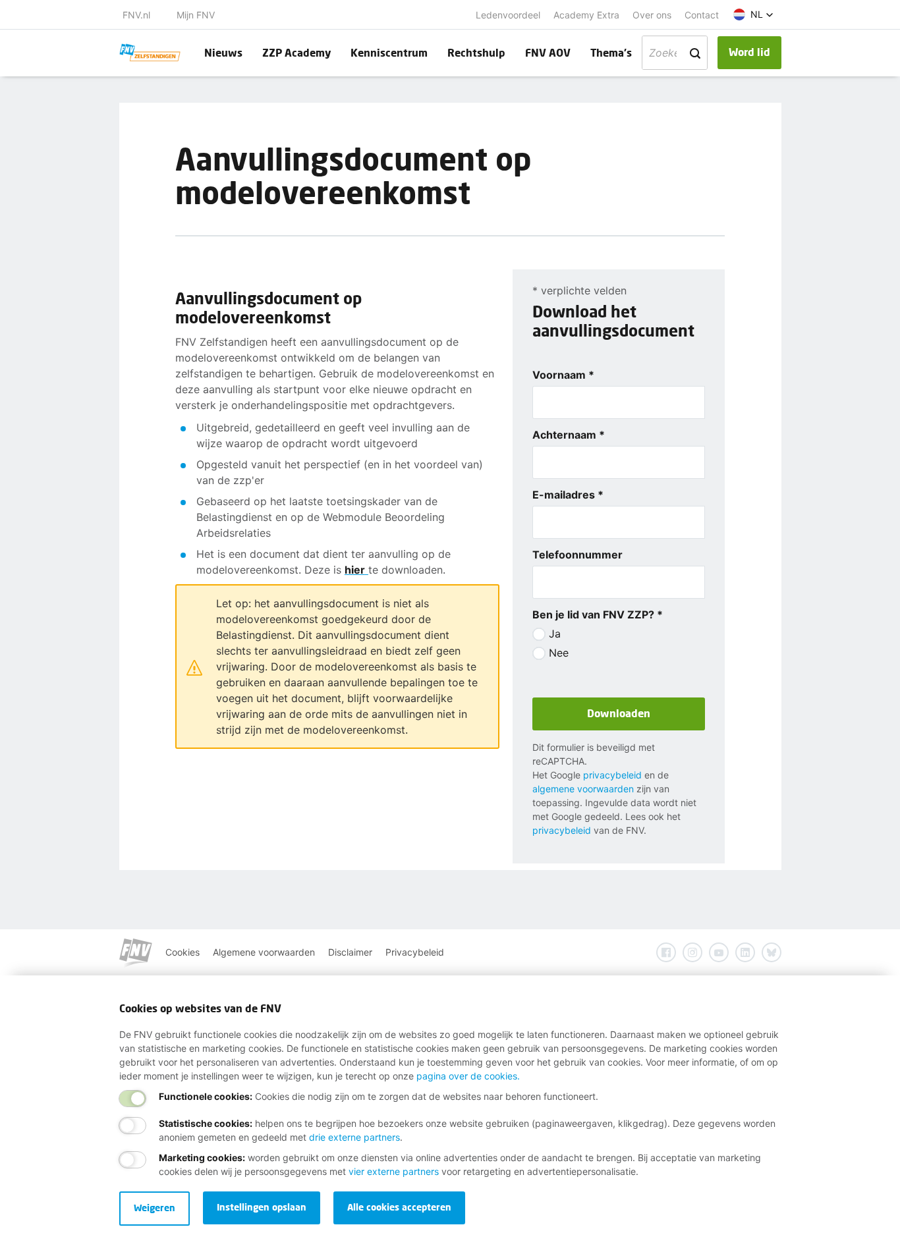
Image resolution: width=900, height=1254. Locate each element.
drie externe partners (354, 1137)
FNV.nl (136, 14)
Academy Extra (586, 14)
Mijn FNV (196, 14)
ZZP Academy (296, 52)
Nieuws (223, 52)
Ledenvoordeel (508, 14)
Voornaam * (563, 374)
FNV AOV (548, 52)
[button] (753, 14)
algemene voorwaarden (583, 788)
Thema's (611, 52)
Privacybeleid (414, 952)
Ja (555, 633)
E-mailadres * (568, 494)
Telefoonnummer (577, 554)
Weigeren (154, 1207)
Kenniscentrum (389, 52)
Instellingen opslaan (261, 1207)
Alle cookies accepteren (399, 1207)
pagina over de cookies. (468, 1075)
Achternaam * (568, 434)
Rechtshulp (476, 52)
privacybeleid (612, 774)
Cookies (182, 952)
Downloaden (618, 713)
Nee (559, 652)
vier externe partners (394, 1171)
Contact (702, 14)
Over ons (652, 14)
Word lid (749, 51)
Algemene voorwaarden (264, 952)
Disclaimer (350, 952)
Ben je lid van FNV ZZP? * (597, 614)
